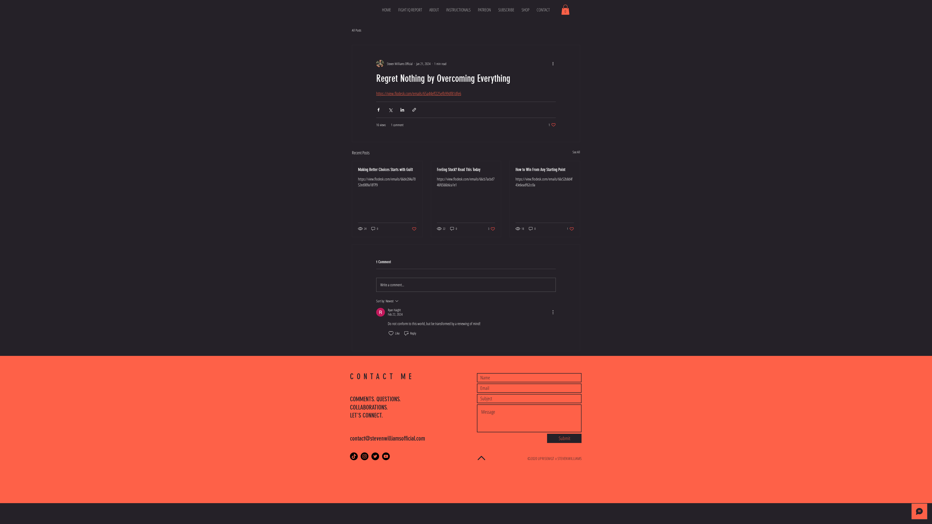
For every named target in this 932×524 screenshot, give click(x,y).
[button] (565, 10)
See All (576, 152)
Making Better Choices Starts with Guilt (385, 169)
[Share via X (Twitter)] (390, 109)
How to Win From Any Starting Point (540, 169)
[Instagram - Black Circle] (364, 456)
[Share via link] (414, 109)
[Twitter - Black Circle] (375, 456)
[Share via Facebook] (378, 109)
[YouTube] (386, 456)
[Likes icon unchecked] (391, 333)
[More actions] (553, 63)
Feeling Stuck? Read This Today (458, 169)
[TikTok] (354, 456)
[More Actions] (553, 312)
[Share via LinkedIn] (402, 109)
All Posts (356, 30)
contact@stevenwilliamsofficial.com (387, 438)
